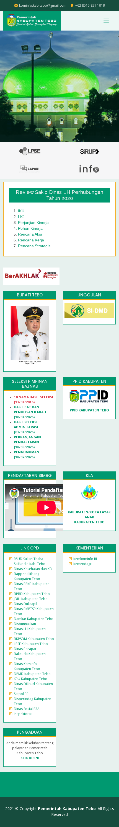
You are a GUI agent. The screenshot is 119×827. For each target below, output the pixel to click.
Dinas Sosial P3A (27, 708)
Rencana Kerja (31, 240)
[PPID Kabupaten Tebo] (89, 396)
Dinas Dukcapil (25, 603)
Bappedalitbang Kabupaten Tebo (27, 576)
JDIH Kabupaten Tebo (31, 598)
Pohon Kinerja (30, 228)
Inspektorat (23, 713)
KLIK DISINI (29, 758)
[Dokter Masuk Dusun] (89, 310)
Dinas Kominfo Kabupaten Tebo (27, 666)
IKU (21, 211)
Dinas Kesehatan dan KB (33, 568)
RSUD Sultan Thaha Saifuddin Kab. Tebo (29, 561)
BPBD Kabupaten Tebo (32, 593)
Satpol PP (21, 693)
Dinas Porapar (25, 648)
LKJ (21, 216)
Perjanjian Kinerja (33, 222)
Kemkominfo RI (85, 558)
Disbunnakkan (25, 623)
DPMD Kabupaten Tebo (32, 673)
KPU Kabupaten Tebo (30, 678)
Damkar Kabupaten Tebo (33, 618)
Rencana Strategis (34, 246)
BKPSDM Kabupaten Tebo (34, 638)
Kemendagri (82, 563)
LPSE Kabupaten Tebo (31, 643)
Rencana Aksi (30, 234)
